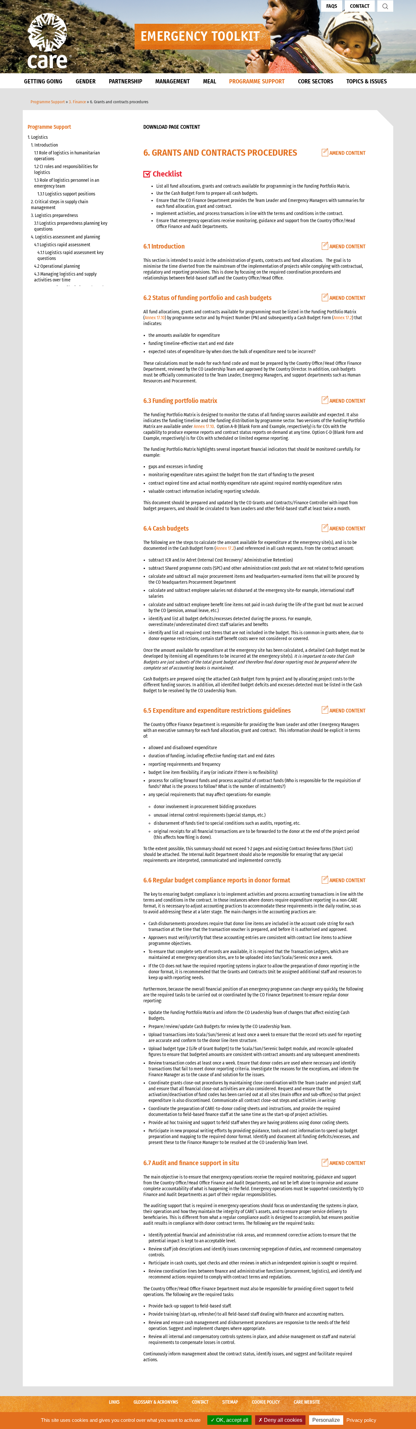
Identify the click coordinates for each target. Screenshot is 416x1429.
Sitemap (230, 1402)
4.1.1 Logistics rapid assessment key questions (70, 255)
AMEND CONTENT (346, 153)
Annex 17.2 (342, 318)
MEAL (209, 81)
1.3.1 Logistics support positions (66, 194)
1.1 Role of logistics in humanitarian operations (67, 156)
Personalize (326, 1420)
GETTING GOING (43, 81)
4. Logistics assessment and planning (65, 237)
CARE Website (307, 1402)
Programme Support (48, 101)
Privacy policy (361, 1420)
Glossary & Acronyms (156, 1402)
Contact (360, 6)
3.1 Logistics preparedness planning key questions (70, 226)
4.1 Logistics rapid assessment (62, 245)
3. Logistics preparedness (54, 215)
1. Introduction (44, 145)
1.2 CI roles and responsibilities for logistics (66, 169)
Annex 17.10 (155, 318)
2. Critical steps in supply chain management (59, 204)
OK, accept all (231, 1420)
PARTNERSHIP (125, 81)
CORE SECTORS (315, 81)
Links (114, 1402)
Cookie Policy (266, 1402)
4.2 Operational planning (57, 266)
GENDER (86, 81)
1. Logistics (38, 137)
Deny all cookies (282, 1420)
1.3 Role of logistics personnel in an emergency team (66, 183)
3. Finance (77, 101)
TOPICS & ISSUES (366, 81)
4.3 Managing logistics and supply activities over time (65, 277)
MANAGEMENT (172, 81)
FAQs (331, 6)
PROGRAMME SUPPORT (257, 81)
